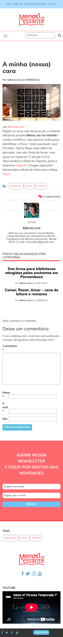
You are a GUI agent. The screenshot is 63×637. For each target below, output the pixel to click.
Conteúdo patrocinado (35, 4)
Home (8, 4)
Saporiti (21, 165)
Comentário (5, 348)
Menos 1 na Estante (31, 19)
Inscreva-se (41, 632)
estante (41, 186)
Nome (5, 394)
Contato (53, 4)
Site (5, 419)
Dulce (6, 174)
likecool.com (16, 126)
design (29, 186)
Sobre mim (18, 4)
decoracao (16, 186)
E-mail (5, 407)
